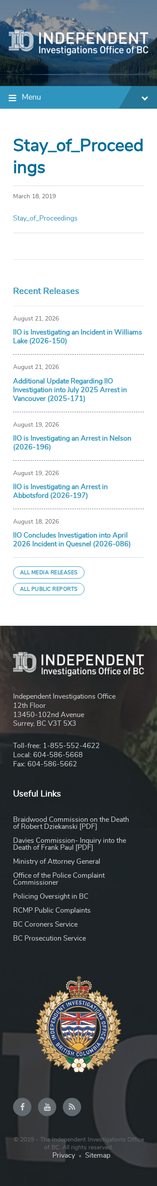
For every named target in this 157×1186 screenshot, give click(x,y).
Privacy (63, 1155)
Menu (31, 97)
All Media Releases (49, 572)
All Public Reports (49, 589)
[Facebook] (22, 1107)
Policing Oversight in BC (51, 896)
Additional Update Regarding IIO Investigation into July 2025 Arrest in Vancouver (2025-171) (70, 390)
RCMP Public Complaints (52, 910)
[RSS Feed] (72, 1107)
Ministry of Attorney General (56, 861)
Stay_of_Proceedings (45, 218)
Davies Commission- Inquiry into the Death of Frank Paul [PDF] (69, 844)
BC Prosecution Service (49, 938)
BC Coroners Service (45, 924)
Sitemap (97, 1155)
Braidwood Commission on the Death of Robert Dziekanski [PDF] (71, 823)
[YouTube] (47, 1107)
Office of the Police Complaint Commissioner (59, 879)
